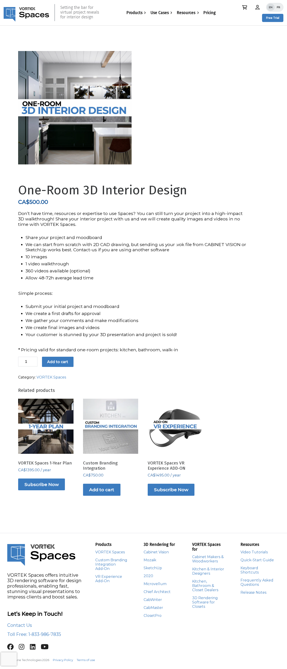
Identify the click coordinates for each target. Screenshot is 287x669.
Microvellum (155, 584)
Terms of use (86, 660)
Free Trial (272, 18)
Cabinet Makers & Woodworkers (208, 559)
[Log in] (257, 7)
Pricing (209, 12)
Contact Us (19, 625)
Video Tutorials (254, 552)
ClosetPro (153, 615)
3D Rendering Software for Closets (205, 602)
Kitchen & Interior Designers (208, 571)
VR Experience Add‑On (108, 578)
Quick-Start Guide (257, 560)
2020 (148, 576)
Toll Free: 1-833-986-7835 (34, 634)
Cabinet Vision (156, 552)
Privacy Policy (63, 660)
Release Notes (253, 592)
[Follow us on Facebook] (12, 648)
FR (278, 7)
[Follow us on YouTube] (46, 648)
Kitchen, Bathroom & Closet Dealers (205, 585)
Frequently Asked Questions (256, 582)
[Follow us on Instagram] (23, 648)
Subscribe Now (42, 484)
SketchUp (153, 568)
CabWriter (153, 600)
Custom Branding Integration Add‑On (111, 564)
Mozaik (150, 560)
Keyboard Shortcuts (249, 570)
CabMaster (153, 608)
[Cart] (244, 7)
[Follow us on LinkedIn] (35, 648)
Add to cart (57, 362)
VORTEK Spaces (51, 377)
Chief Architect (157, 592)
